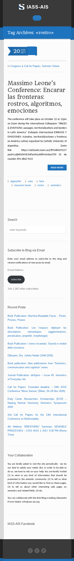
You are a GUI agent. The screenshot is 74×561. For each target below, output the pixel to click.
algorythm (15, 181)
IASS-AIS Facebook (21, 523)
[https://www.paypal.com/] (43, 550)
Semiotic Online (50, 66)
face (41, 181)
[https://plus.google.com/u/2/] (37, 550)
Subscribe (16, 279)
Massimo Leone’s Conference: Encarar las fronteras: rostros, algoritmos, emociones (36, 97)
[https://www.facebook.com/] (30, 550)
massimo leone (22, 185)
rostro (41, 185)
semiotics (55, 185)
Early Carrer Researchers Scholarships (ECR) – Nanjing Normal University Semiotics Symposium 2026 (37, 402)
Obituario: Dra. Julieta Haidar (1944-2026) (30, 355)
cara (30, 181)
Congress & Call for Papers (25, 66)
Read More (57, 167)
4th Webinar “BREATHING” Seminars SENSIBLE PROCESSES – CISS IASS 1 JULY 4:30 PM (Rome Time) (37, 430)
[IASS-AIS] (37, 7)
